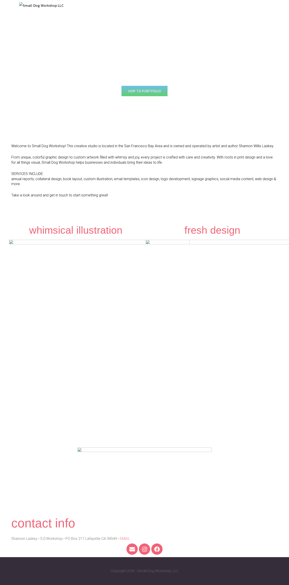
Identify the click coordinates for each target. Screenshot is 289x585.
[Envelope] (132, 549)
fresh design (212, 230)
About (260, 8)
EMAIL (125, 538)
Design (238, 8)
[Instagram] (144, 549)
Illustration (212, 8)
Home (187, 8)
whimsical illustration (75, 230)
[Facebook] (157, 549)
